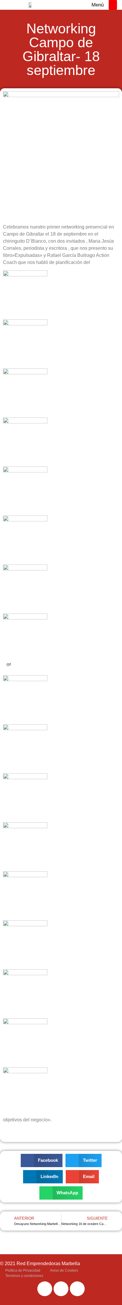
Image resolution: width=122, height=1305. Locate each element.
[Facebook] (44, 1288)
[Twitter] (61, 1288)
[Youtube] (77, 1288)
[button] (113, 5)
